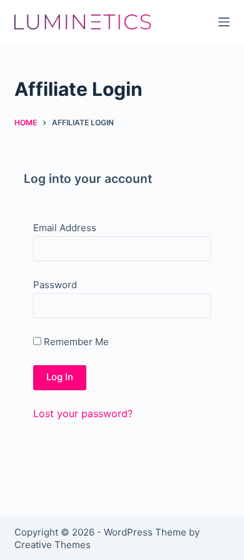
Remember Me (75, 342)
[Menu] (224, 22)
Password (55, 285)
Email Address (64, 228)
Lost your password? (83, 413)
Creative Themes (52, 545)
